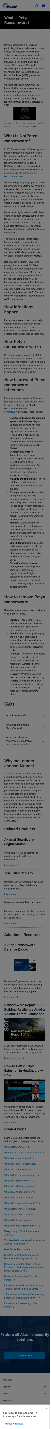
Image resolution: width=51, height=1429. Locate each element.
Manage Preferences (14, 1424)
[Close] (46, 1408)
